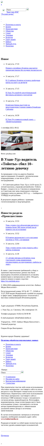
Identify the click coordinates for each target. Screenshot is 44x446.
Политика (10, 46)
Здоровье (9, 35)
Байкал (8, 42)
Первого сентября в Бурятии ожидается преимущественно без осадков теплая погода (24, 69)
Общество (10, 31)
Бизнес (8, 27)
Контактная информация (15, 381)
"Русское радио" (7, 14)
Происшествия (11, 29)
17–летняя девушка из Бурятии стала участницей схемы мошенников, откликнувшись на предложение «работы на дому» (23, 261)
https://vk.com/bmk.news (10, 281)
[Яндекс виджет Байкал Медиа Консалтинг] (22, 21)
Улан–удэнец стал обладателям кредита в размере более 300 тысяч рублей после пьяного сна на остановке (22, 227)
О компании (10, 377)
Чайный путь (11, 44)
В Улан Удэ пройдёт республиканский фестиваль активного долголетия (21, 94)
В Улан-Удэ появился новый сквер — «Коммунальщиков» (21, 120)
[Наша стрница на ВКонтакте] (22, 16)
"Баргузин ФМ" (12, 12)
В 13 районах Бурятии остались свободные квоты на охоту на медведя (23, 81)
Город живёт (11, 39)
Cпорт (8, 33)
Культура (9, 37)
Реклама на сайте (12, 379)
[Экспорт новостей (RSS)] (22, 18)
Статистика (10, 383)
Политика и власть (13, 25)
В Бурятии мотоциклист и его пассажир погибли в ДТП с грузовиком (22, 239)
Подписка (5, 436)
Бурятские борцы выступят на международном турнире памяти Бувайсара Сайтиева (23, 107)
